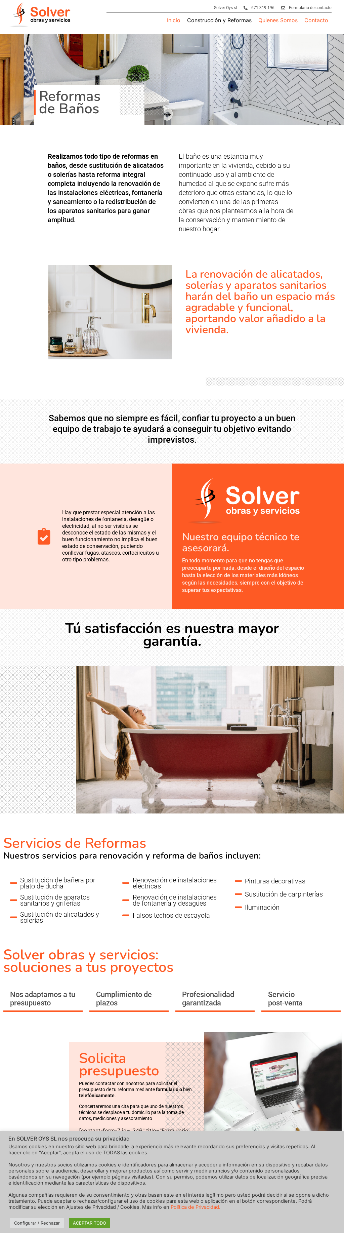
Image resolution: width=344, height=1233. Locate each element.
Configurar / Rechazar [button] (37, 1223)
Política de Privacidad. (195, 1207)
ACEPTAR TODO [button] (89, 1223)
